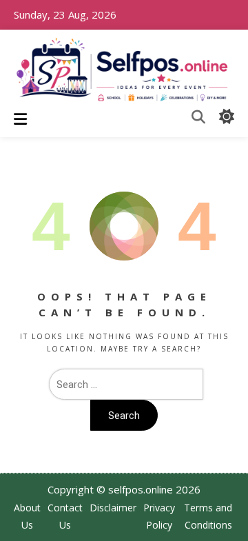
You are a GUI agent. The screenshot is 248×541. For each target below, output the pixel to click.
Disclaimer (113, 507)
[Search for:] (124, 384)
